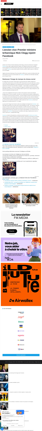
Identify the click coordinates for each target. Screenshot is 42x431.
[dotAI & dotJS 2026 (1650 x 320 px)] (21, 12)
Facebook (4, 66)
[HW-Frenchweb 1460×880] (21, 261)
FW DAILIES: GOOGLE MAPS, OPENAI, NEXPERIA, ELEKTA (17, 180)
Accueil (4, 44)
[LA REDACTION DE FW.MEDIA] (9, 141)
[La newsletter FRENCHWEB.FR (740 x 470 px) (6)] (21, 236)
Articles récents (7, 126)
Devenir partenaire (21, 355)
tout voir (5, 179)
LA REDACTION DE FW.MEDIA (12, 144)
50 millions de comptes (32, 115)
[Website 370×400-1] (21, 305)
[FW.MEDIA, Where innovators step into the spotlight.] (9, 4)
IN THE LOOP (8, 44)
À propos (6, 125)
